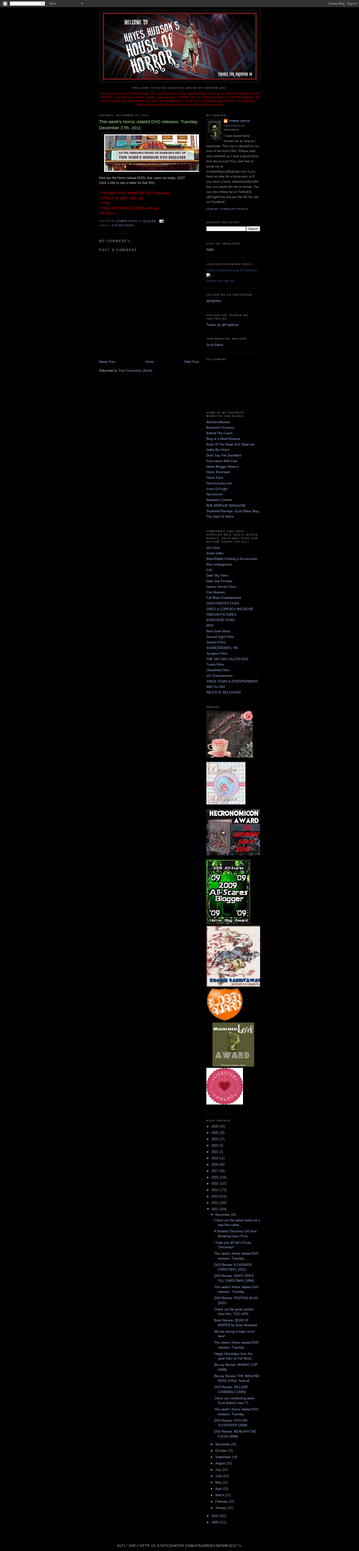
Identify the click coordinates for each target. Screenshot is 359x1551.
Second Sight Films (220, 637)
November (223, 1444)
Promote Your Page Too (220, 280)
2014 (215, 1190)
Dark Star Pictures (219, 581)
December (223, 1214)
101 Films (213, 548)
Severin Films (216, 642)
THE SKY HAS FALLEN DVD (227, 659)
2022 (215, 1152)
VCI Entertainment (219, 676)
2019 (215, 1158)
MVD (209, 625)
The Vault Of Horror (220, 516)
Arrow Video (214, 553)
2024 (215, 1139)
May (218, 1482)
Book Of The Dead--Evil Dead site (230, 444)
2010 (215, 1516)
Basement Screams (220, 427)
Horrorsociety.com (219, 483)
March (220, 1495)
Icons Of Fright (217, 489)
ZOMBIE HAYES (239, 121)
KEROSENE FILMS (220, 620)
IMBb (210, 250)
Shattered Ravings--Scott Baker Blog (232, 511)
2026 (215, 1126)
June (219, 1476)
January (221, 1508)
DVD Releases (123, 225)
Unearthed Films (218, 670)
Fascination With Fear (221, 461)
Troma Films (215, 664)
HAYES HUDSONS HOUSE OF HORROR (231, 270)
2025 (215, 1133)
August (220, 1463)
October (221, 1450)
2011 (215, 1209)
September (223, 1457)
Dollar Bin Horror (218, 450)
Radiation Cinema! (219, 500)
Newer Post (107, 362)
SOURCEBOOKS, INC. (223, 648)
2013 (215, 1196)
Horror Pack (214, 478)
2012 (215, 1203)
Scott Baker (214, 345)
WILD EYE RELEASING (223, 692)
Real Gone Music (218, 631)
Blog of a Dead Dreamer (223, 439)
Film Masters (215, 592)
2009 (215, 1522)
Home (150, 362)
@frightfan (213, 301)
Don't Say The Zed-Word (223, 455)
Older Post (191, 362)
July (218, 1470)
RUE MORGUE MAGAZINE (226, 505)
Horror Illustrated (218, 472)
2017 (215, 1171)
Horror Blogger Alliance (222, 467)
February (222, 1501)
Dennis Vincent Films (221, 587)
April (219, 1489)
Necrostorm (214, 494)
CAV (209, 570)
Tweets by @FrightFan (222, 325)
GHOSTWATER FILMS (222, 603)
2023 (215, 1145)
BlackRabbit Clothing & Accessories (231, 559)
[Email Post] (161, 221)
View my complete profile (227, 209)
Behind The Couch (219, 433)
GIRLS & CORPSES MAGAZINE (229, 609)
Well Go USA (215, 687)
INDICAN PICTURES (221, 614)
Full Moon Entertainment (223, 598)
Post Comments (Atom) (135, 370)
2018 (215, 1164)
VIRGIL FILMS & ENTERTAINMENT (232, 681)
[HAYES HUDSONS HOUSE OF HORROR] (208, 276)
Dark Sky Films (217, 575)
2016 (215, 1177)
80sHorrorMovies (218, 422)
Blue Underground (219, 564)
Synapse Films (217, 653)
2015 (215, 1183)
